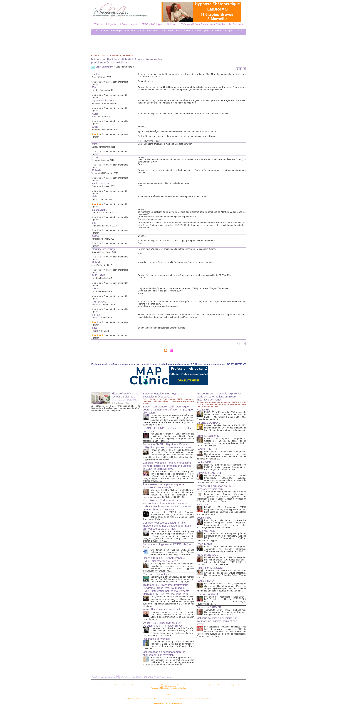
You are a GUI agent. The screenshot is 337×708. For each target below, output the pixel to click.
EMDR (94, 676)
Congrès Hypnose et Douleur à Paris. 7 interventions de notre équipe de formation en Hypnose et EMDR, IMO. (167, 524)
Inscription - (230, 30)
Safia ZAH (202, 503)
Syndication (165, 687)
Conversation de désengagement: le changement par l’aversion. (164, 653)
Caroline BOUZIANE (208, 421)
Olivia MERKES (206, 530)
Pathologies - (117, 30)
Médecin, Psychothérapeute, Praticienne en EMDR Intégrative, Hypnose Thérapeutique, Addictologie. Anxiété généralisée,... (225, 466)
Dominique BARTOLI (209, 472)
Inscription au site (176, 687)
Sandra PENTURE (207, 448)
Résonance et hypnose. (156, 638)
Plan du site (154, 687)
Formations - (153, 30)
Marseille (168, 694)
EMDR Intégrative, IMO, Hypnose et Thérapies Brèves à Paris (164, 394)
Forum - (172, 30)
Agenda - (207, 30)
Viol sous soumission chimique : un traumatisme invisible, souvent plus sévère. (217, 620)
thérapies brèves (165, 676)
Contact (240, 30)
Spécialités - (131, 30)
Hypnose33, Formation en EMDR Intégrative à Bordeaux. (216, 487)
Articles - (141, 30)
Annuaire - (105, 30)
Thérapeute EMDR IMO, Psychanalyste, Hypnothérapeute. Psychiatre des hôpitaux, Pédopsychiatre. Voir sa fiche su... (225, 611)
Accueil (94, 54)
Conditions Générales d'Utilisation (202, 698)
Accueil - (95, 30)
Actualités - (217, 30)
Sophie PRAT (204, 516)
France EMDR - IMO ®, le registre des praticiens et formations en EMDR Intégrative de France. (219, 395)
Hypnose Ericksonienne (144, 676)
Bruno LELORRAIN (208, 435)
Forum (102, 54)
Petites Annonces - (185, 30)
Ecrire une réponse (105, 66)
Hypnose (123, 676)
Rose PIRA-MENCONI (210, 567)
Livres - (163, 30)
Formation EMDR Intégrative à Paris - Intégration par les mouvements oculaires (167, 445)
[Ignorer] (95, 83)
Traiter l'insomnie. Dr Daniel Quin (162, 608)
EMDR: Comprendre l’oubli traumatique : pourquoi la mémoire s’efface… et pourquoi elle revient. (168, 408)
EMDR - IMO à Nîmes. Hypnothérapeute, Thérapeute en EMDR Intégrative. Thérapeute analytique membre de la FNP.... (225, 548)
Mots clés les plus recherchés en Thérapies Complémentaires (172, 698)
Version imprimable (125, 66)
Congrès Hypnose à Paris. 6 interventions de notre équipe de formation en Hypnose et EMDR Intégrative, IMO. (167, 465)
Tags (184, 687)
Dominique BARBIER (209, 606)
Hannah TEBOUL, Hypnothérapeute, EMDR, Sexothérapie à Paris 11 (164, 559)
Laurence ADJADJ (207, 593)
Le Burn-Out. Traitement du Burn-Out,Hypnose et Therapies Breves (163, 623)
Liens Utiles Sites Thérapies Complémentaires (138, 698)
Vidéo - (198, 30)
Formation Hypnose (106, 676)
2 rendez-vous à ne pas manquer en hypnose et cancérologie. (164, 485)
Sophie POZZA (205, 580)
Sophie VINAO (205, 461)
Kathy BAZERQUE (207, 553)
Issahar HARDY (206, 408)
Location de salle (118, 399)
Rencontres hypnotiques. (157, 573)
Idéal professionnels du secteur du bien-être (124, 394)
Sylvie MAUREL (206, 543)
